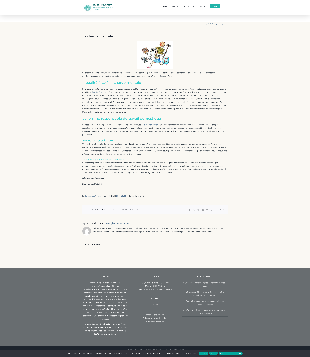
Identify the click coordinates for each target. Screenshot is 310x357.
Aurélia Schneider (99, 92)
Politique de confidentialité (230, 353)
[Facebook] (153, 304)
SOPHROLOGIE (121, 196)
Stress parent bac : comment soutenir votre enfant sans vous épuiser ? (205, 294)
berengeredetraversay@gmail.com (158, 289)
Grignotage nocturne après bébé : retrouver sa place (205, 284)
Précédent (212, 24)
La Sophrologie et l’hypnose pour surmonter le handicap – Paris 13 (205, 312)
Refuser (213, 353)
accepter (203, 353)
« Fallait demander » (150, 125)
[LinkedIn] (157, 304)
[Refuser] (307, 353)
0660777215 (159, 286)
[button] (224, 6)
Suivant (222, 24)
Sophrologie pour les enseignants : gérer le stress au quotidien (205, 303)
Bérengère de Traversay (93, 196)
